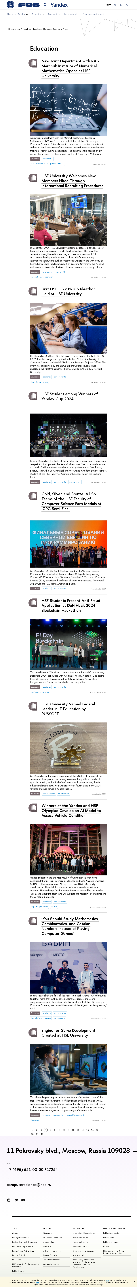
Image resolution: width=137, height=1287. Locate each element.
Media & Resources (114, 1228)
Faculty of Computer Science (47, 29)
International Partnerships (23, 1251)
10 (73, 1130)
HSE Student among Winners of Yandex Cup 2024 (69, 396)
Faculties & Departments (22, 1246)
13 (87, 1130)
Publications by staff (112, 1233)
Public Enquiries (18, 1271)
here (107, 1280)
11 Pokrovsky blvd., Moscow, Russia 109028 (68, 1150)
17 (37, 1134)
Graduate (47, 1246)
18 (42, 1134)
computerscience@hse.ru (29, 1184)
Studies (47, 1228)
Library (106, 1246)
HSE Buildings (17, 1259)
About (16, 1228)
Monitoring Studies (81, 1246)
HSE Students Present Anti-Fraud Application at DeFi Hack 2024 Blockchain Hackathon (70, 605)
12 (83, 1130)
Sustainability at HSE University (25, 1242)
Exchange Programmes (52, 1251)
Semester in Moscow (51, 1259)
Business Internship (51, 1264)
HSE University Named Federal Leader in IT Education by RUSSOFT (68, 709)
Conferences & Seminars (83, 1251)
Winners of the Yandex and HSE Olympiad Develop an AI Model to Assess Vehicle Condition (71, 810)
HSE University (13, 29)
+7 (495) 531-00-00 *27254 (32, 1169)
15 (97, 1130)
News (65, 29)
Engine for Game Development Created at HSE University (68, 1032)
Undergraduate (49, 1242)
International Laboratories (84, 1233)
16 (32, 1134)
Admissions (47, 1233)
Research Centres (80, 1237)
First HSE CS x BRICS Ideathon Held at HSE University (68, 291)
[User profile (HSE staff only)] (121, 5)
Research (78, 1228)
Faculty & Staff (18, 1255)
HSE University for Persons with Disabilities (25, 1265)
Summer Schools (50, 1255)
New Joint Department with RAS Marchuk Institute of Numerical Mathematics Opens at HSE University (70, 68)
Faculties (27, 29)
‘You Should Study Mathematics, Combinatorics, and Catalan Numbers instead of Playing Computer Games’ (70, 926)
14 (92, 1130)
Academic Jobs (79, 1255)
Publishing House (110, 1242)
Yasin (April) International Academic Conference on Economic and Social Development (84, 1263)
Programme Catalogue (52, 1237)
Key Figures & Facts (20, 1237)
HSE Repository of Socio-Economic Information (114, 1252)
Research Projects (80, 1242)
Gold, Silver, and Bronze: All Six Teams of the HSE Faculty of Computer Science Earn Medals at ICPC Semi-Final (71, 501)
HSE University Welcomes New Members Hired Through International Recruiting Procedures (72, 180)
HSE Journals (108, 1237)
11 (78, 1130)
